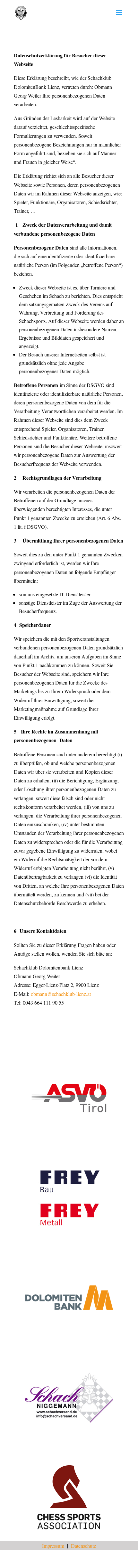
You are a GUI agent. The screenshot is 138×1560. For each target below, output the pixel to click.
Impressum (53, 1545)
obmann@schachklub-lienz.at (61, 993)
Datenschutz (83, 1545)
